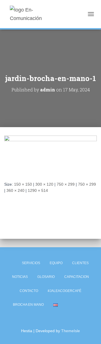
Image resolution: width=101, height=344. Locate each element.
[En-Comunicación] (37, 14)
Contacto (29, 291)
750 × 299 (66, 184)
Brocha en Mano (28, 305)
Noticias (20, 277)
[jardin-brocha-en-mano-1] (50, 154)
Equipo (56, 263)
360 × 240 (15, 190)
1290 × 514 (38, 190)
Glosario (46, 277)
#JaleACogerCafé (64, 291)
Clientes (80, 263)
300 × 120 (44, 184)
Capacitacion (76, 277)
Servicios (31, 263)
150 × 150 (23, 184)
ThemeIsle (70, 331)
